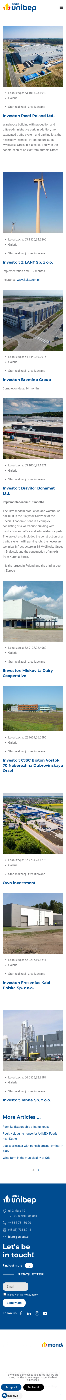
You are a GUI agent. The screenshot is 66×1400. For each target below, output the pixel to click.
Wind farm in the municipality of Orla (26, 1157)
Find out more (12, 1265)
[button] (61, 7)
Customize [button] (12, 1395)
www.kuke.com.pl (28, 279)
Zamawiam (14, 1303)
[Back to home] (19, 7)
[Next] (38, 1170)
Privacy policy (30, 1294)
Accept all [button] (11, 1387)
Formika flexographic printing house (26, 1126)
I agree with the (22, 1294)
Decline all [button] (33, 1387)
